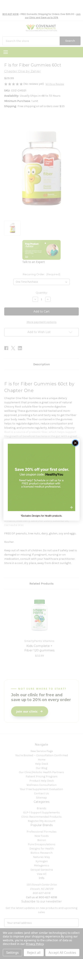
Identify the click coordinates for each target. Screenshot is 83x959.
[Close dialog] (75, 443)
